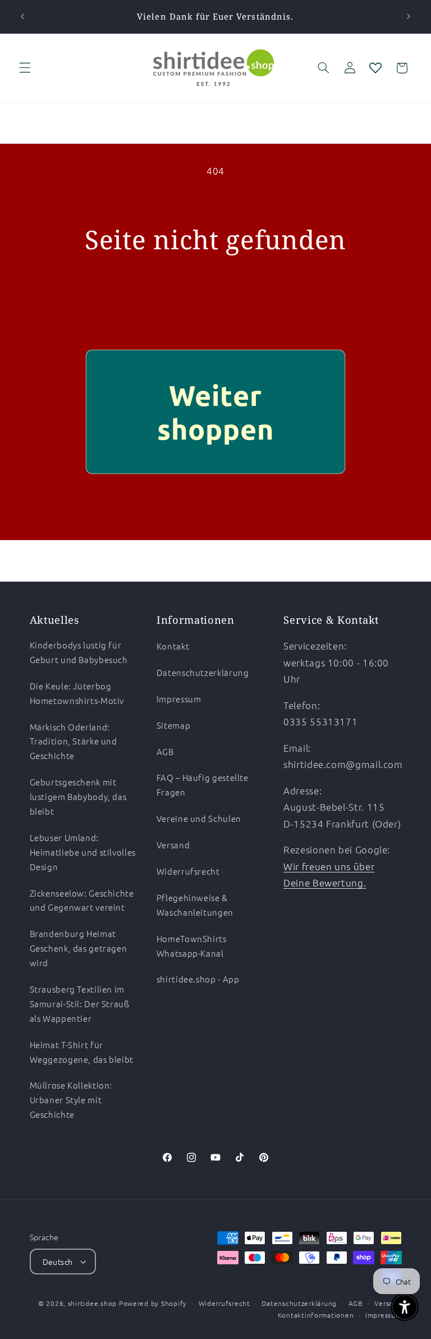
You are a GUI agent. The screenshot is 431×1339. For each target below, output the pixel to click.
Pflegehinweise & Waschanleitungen (195, 905)
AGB (165, 751)
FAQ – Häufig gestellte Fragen (203, 784)
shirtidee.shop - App (198, 979)
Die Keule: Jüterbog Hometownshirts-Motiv (77, 693)
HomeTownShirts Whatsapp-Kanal (192, 946)
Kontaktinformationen (316, 1314)
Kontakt (173, 646)
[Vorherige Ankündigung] (22, 16)
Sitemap (173, 725)
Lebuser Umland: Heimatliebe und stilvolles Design (83, 851)
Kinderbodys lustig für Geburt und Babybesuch (79, 652)
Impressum (179, 699)
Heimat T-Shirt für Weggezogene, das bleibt (82, 1052)
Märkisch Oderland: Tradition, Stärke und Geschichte (73, 741)
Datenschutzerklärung (203, 672)
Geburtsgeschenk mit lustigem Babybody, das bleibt (78, 796)
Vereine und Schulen (199, 818)
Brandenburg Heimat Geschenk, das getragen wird (78, 947)
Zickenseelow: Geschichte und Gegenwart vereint (82, 900)
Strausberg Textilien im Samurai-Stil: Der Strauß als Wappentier (80, 1003)
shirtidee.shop (92, 1303)
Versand (173, 845)
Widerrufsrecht (188, 871)
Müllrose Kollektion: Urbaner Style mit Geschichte (71, 1099)
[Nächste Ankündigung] (408, 16)
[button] (25, 68)
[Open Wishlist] (375, 68)
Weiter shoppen (215, 411)
